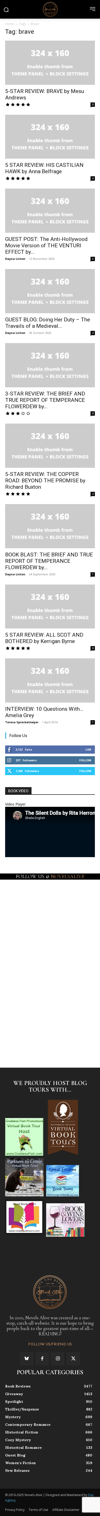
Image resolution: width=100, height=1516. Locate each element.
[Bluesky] (26, 1358)
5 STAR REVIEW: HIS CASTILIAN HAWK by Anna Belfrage (44, 168)
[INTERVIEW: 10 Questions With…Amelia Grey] (50, 680)
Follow (85, 760)
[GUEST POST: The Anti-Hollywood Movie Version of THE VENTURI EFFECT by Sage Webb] (50, 211)
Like (88, 749)
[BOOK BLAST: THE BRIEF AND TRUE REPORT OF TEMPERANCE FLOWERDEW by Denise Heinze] (50, 526)
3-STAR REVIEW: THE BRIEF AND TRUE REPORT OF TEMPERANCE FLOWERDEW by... (45, 400)
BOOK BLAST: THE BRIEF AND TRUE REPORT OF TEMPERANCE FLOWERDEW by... (49, 561)
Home (9, 24)
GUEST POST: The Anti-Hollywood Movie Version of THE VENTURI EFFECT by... (46, 245)
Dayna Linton (15, 259)
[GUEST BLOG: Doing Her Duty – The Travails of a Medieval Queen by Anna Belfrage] (50, 291)
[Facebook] (42, 1358)
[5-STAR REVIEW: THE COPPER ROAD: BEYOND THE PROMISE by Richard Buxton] (50, 446)
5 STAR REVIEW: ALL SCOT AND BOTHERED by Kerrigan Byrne (44, 638)
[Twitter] (73, 1358)
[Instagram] (57, 1358)
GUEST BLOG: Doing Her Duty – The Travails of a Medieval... (47, 323)
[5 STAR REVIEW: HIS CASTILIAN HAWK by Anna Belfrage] (50, 137)
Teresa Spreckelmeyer (21, 722)
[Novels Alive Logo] (50, 9)
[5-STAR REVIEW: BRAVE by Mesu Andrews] (50, 63)
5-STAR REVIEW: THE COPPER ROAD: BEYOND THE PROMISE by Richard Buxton (45, 480)
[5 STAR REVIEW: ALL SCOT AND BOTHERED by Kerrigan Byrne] (50, 607)
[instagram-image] (27, 901)
